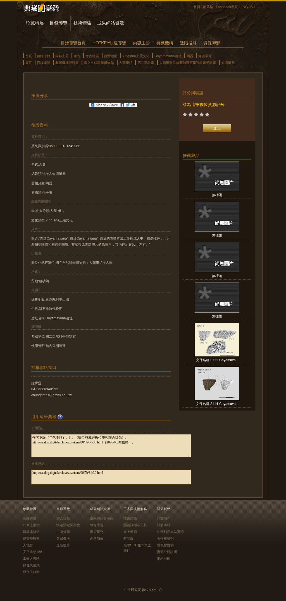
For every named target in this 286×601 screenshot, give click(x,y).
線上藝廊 (130, 531)
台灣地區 (110, 55)
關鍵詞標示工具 (135, 524)
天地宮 (28, 544)
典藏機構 (164, 42)
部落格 (208, 6)
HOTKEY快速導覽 (109, 42)
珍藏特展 (35, 23)
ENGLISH (247, 6)
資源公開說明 (167, 551)
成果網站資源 (110, 23)
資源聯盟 (211, 42)
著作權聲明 (165, 538)
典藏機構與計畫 (67, 62)
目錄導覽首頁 (73, 42)
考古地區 (92, 55)
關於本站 (163, 524)
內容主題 (141, 42)
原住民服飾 (31, 571)
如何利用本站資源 (170, 531)
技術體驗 (82, 23)
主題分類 (63, 531)
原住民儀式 (31, 565)
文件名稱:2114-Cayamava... (217, 403)
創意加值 (96, 538)
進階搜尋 (188, 42)
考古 (77, 55)
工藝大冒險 (31, 558)
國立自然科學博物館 (99, 62)
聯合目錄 (63, 518)
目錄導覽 (59, 23)
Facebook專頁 (227, 6)
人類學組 (125, 62)
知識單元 (205, 55)
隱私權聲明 (165, 544)
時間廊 (128, 538)
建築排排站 (31, 531)
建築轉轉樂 (31, 538)
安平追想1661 (33, 551)
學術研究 (96, 531)
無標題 (217, 194)
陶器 (190, 55)
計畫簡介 (163, 518)
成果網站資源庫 (101, 518)
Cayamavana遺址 (168, 55)
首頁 (197, 6)
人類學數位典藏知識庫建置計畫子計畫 (187, 62)
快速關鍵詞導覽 (68, 524)
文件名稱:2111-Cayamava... (217, 359)
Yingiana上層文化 (135, 55)
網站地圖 (163, 558)
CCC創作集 (31, 524)
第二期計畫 (145, 62)
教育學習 (96, 524)
